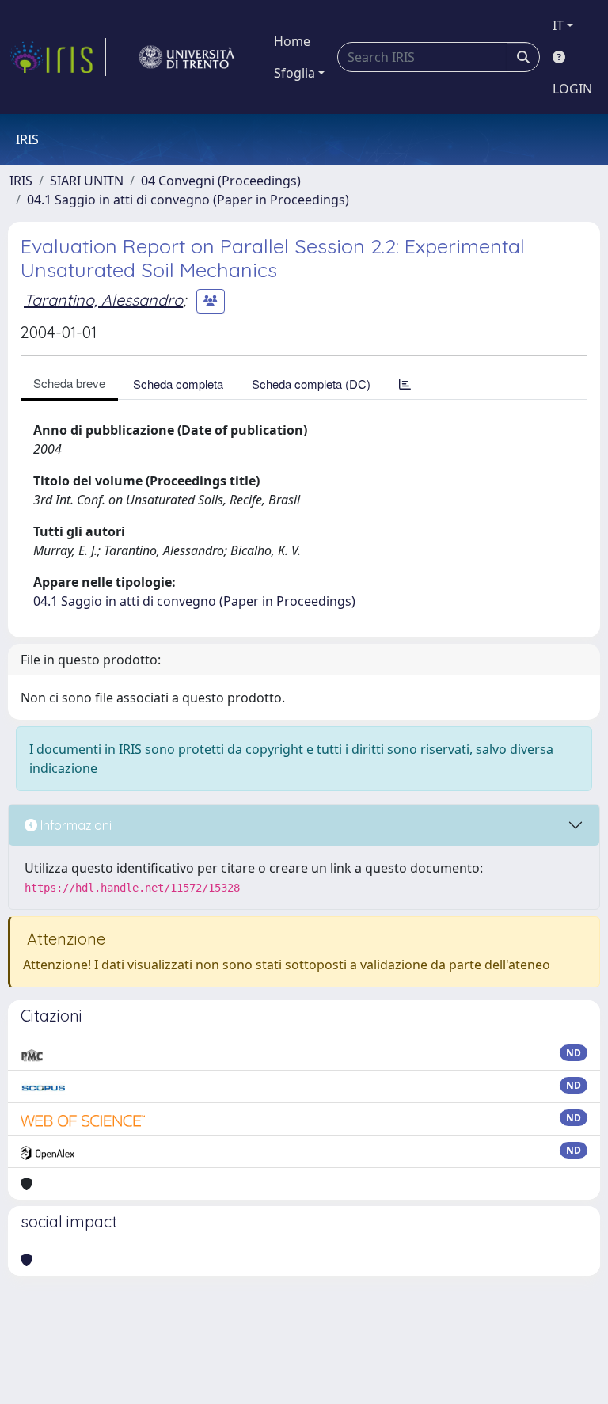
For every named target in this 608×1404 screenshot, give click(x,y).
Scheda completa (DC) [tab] (311, 383)
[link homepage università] (187, 57)
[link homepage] (58, 57)
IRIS (21, 180)
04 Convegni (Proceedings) (221, 180)
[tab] (405, 383)
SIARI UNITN (87, 180)
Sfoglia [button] (294, 73)
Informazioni (74, 825)
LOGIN (572, 88)
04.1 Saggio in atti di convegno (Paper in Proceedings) (188, 199)
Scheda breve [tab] (69, 383)
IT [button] (558, 25)
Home (292, 41)
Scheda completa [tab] (178, 383)
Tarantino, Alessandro (103, 300)
